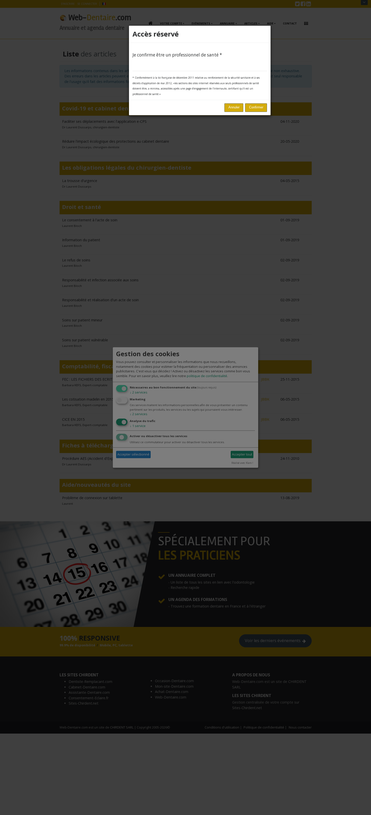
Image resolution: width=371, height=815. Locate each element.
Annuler (234, 107)
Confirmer (256, 107)
